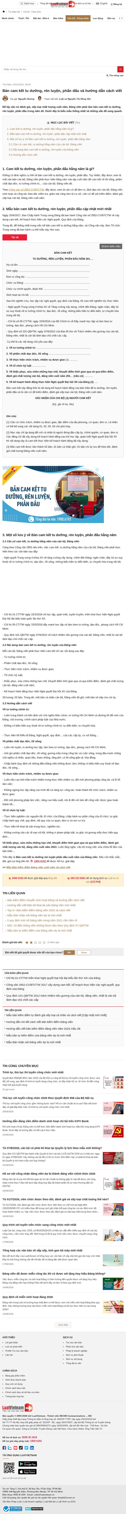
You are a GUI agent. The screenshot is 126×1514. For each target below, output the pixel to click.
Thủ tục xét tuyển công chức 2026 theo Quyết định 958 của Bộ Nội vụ (48, 1098)
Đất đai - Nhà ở (41, 18)
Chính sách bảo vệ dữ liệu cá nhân (22, 1392)
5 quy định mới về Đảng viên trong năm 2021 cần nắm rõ (42, 920)
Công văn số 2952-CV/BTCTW (26, 189)
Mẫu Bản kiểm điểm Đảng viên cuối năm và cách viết (38, 867)
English (103, 3)
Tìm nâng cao (116, 75)
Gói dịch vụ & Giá (82, 3)
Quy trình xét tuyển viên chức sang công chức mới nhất (39, 1224)
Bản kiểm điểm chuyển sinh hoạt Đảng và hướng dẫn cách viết (45, 900)
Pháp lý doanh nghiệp (76, 1351)
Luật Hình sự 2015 (66, 1501)
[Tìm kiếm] (120, 69)
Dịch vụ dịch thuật (74, 1355)
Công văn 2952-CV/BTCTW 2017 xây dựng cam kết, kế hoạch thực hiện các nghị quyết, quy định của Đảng (63, 986)
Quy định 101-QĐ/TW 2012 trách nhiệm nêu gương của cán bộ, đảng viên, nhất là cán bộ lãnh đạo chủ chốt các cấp (61, 997)
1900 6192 (18, 878)
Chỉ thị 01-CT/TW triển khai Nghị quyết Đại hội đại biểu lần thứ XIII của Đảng (53, 978)
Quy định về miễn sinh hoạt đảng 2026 (27, 1297)
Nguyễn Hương (26, 99)
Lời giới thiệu (11, 1342)
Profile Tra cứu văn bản (16, 1351)
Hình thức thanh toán (15, 1380)
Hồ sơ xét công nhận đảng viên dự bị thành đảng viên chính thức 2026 (48, 1173)
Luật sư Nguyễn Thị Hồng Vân (75, 99)
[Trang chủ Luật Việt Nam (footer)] (63, 1408)
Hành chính (8, 18)
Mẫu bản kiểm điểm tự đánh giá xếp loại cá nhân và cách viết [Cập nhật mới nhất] (56, 1015)
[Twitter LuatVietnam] (26, 1448)
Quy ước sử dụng (13, 1384)
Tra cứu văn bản (74, 1342)
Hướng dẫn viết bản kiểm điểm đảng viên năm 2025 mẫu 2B (43, 1028)
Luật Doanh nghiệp (32, 1501)
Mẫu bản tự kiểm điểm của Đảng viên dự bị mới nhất (39, 930)
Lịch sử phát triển (13, 1346)
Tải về (14, 237)
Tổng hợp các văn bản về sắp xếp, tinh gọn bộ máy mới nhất (42, 1250)
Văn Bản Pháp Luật (11, 1501)
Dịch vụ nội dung (74, 1359)
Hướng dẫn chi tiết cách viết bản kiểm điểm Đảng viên (39, 1022)
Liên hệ (9, 1355)
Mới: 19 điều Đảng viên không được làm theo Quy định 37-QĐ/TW (48, 925)
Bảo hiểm (58, 18)
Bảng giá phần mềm (15, 1375)
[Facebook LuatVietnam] (4, 1448)
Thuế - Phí (23, 18)
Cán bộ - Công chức (78, 18)
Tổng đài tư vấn (73, 1363)
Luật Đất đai (49, 1501)
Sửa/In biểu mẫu (110, 246)
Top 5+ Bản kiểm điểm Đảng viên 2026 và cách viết (38, 910)
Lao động (98, 18)
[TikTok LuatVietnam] (21, 1448)
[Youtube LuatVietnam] (15, 1448)
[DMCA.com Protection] (34, 1510)
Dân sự (111, 18)
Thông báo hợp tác (14, 1396)
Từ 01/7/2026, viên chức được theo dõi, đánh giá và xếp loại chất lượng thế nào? (55, 1199)
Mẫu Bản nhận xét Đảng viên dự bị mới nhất (34, 915)
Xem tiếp (63, 1325)
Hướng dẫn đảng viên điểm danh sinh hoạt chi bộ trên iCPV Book (45, 1121)
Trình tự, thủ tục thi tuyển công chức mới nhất (32, 1072)
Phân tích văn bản (75, 1346)
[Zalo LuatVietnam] (10, 1448)
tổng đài (52, 878)
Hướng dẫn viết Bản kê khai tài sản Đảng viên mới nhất (41, 905)
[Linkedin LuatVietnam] (32, 1448)
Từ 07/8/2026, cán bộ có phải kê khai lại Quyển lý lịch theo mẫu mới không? (52, 1148)
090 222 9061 (78, 878)
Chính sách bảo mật (15, 1388)
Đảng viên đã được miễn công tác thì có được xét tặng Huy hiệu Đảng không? (53, 1273)
